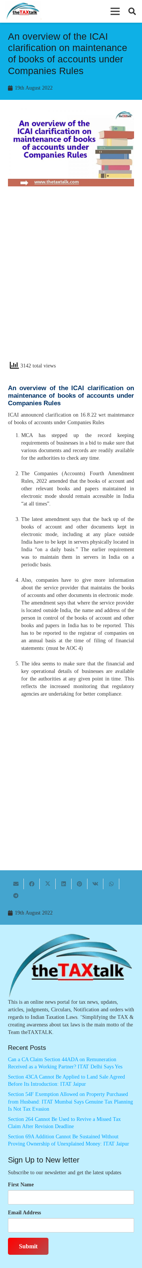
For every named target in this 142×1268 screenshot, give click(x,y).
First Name (21, 1184)
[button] (115, 11)
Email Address (24, 1212)
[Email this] (16, 884)
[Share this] (32, 884)
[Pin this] (79, 884)
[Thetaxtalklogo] (23, 11)
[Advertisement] (71, 280)
